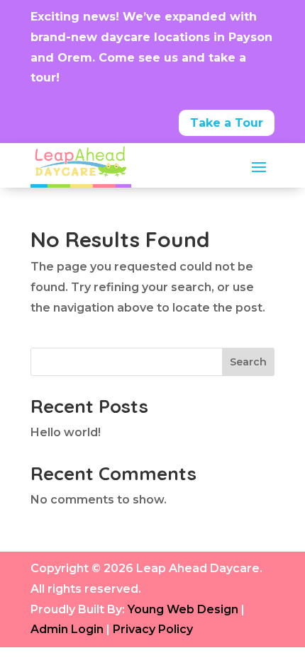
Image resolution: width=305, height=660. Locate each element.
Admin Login (67, 629)
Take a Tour (226, 123)
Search (248, 361)
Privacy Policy (153, 629)
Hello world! (65, 432)
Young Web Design (183, 609)
